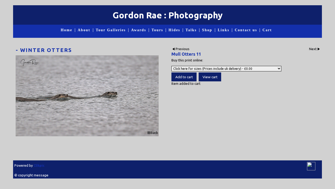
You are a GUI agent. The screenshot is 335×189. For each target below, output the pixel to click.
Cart (267, 30)
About (84, 30)
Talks (191, 30)
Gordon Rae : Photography (168, 15)
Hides (174, 30)
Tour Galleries (111, 30)
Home (66, 30)
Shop (207, 30)
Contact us (246, 30)
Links (223, 30)
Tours (157, 30)
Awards (138, 30)
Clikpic (39, 165)
